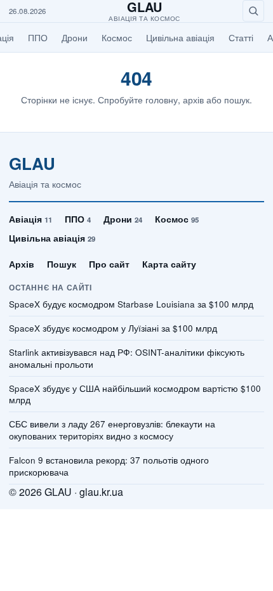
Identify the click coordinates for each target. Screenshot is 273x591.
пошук (237, 99)
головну (161, 99)
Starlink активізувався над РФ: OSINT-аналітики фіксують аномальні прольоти (126, 358)
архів (193, 99)
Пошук (61, 263)
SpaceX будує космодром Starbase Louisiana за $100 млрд (131, 304)
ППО (38, 37)
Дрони (75, 37)
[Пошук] (253, 11)
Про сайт (109, 263)
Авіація (30, 218)
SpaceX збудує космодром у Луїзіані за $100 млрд (113, 328)
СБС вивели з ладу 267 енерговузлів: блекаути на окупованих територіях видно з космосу (112, 430)
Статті (241, 37)
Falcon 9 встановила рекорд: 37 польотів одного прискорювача (109, 466)
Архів (21, 263)
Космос (117, 37)
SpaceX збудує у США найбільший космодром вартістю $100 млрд (135, 394)
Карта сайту (169, 263)
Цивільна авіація (180, 37)
